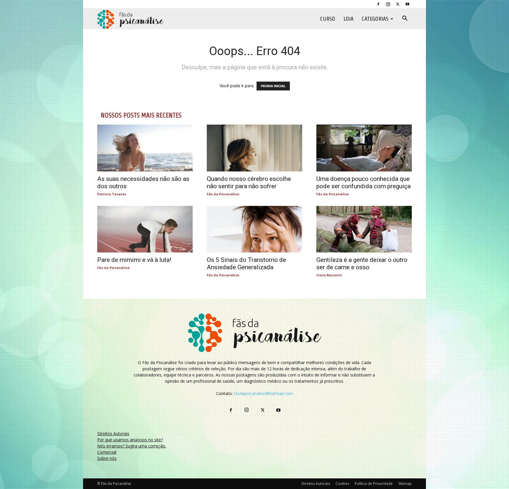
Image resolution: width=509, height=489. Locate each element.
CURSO (327, 19)
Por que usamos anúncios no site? (130, 439)
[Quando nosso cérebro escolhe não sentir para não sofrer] (254, 148)
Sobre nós (107, 458)
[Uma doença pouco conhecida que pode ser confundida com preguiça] (364, 148)
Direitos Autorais (113, 433)
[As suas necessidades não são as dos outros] (145, 148)
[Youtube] (407, 4)
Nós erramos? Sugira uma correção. (131, 446)
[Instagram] (388, 4)
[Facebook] (378, 4)
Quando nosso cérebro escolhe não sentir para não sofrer (249, 182)
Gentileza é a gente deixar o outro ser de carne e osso (361, 263)
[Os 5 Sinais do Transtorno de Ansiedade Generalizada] (254, 229)
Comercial (106, 452)
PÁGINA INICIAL (273, 86)
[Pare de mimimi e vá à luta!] (145, 229)
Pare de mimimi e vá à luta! (134, 259)
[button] (405, 19)
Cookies (342, 483)
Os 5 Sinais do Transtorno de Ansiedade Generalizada (246, 263)
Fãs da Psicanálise (223, 194)
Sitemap (405, 483)
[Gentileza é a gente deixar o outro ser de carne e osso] (364, 229)
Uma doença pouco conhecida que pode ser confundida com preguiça (363, 182)
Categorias (375, 19)
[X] (397, 4)
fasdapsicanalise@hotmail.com (263, 393)
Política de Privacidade (374, 483)
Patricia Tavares (111, 194)
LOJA (348, 19)
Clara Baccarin (329, 275)
